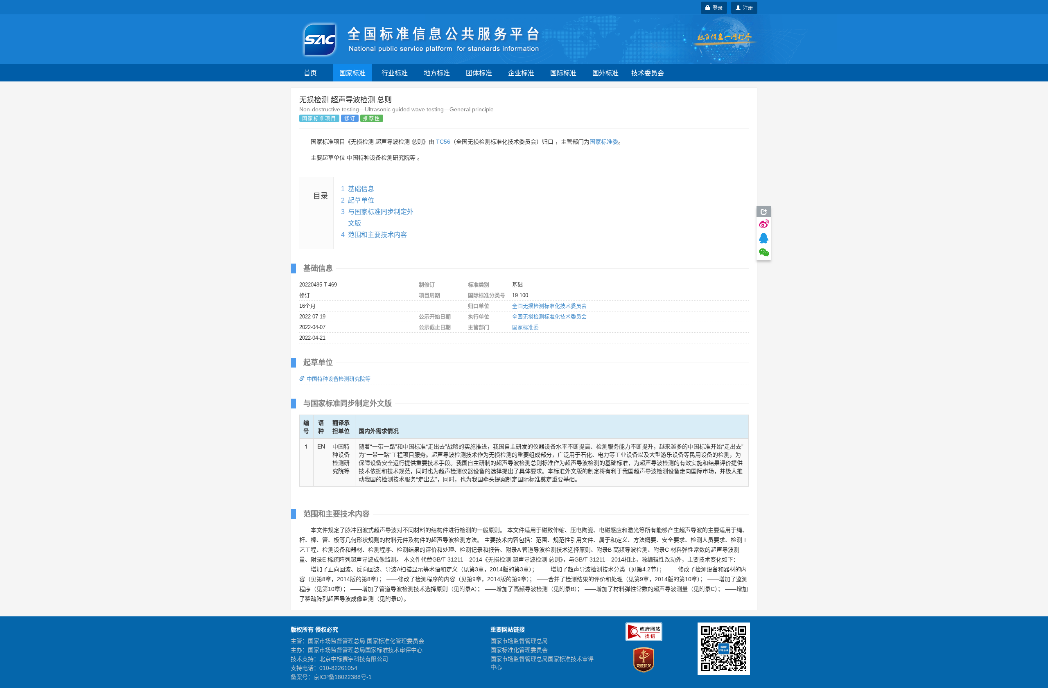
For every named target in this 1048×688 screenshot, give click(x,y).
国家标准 (352, 72)
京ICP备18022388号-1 (343, 677)
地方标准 (437, 72)
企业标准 (521, 72)
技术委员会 (647, 72)
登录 (716, 7)
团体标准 (479, 72)
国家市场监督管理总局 (519, 641)
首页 (310, 72)
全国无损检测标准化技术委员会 (549, 306)
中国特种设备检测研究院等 (338, 379)
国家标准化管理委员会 (519, 650)
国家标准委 (604, 141)
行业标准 (395, 72)
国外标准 (605, 72)
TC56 (443, 141)
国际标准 (563, 72)
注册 (747, 7)
